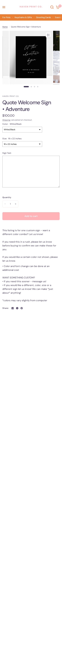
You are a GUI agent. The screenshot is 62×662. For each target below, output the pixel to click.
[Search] (52, 7)
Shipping (6, 120)
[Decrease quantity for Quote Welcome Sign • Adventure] (5, 204)
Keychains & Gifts (23, 17)
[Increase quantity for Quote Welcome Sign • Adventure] (15, 204)
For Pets (6, 17)
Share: (5, 308)
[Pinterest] (22, 308)
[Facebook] (13, 308)
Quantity (6, 197)
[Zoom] (48, 35)
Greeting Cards (43, 17)
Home (5, 27)
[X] (17, 308)
